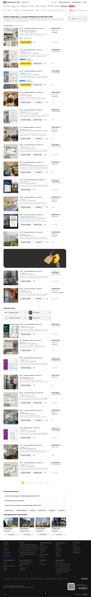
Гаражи (5, 568)
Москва (21, 130)
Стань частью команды (24, 578)
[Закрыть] (86, 10)
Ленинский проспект (27, 235)
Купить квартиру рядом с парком (63, 564)
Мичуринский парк (24, 148)
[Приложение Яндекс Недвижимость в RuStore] (86, 588)
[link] (85, 2)
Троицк (57, 552)
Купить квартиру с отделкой (62, 571)
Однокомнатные (76, 552)
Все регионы (22, 569)
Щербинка (58, 544)
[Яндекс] (85, 594)
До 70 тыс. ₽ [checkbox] (27, 260)
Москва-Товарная (7, 552)
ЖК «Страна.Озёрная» (24, 361)
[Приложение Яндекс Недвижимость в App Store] (79, 588)
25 (46, 482)
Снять (41, 562)
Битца (5, 546)
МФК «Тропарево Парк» (25, 183)
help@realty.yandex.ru (30, 587)
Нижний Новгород (44, 554)
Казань (41, 552)
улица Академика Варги (28, 378)
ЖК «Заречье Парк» (24, 274)
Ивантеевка (58, 554)
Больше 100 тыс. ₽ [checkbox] (11, 264)
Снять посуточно (43, 564)
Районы (21, 566)
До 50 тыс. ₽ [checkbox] (18, 260)
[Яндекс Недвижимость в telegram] (86, 579)
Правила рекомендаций (50, 578)
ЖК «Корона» (22, 95)
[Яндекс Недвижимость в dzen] (84, 579)
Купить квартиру (59, 562)
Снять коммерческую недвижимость (64, 569)
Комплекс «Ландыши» (24, 31)
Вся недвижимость (8, 578)
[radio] (25, 482)
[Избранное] (52, 2)
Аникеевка (6, 544)
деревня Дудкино (38, 130)
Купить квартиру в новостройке (63, 568)
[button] (55, 2)
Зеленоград (58, 548)
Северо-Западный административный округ (29, 546)
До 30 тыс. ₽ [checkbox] (9, 260)
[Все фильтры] (5, 10)
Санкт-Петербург (43, 546)
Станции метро (22, 568)
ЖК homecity (22, 292)
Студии (74, 544)
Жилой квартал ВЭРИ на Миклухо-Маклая (29, 218)
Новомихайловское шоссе (40, 165)
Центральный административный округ (28, 544)
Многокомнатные (77, 550)
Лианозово (6, 550)
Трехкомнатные (76, 546)
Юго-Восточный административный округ (28, 548)
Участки (5, 562)
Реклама (15, 578)
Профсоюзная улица (27, 413)
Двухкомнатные (76, 548)
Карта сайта (65, 578)
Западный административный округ (27, 552)
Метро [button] (73, 10)
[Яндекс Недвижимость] (12, 2)
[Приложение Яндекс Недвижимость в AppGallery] (84, 588)
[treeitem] (7, 6)
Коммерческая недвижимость (10, 566)
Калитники (6, 548)
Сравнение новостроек (24, 564)
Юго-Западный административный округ (28, 550)
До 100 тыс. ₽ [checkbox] (36, 260)
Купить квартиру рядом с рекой (62, 566)
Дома (5, 564)
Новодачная (6, 554)
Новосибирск (43, 548)
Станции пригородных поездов (26, 562)
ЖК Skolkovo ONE (23, 327)
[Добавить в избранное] (34, 42)
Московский (58, 550)
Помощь (59, 578)
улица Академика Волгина (29, 448)
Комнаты (5, 569)
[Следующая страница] (50, 482)
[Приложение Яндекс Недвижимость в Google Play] (82, 588)
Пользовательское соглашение (37, 578)
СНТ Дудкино (45, 130)
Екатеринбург (43, 550)
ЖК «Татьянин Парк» (24, 200)
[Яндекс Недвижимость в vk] (82, 579)
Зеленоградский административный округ (28, 554)
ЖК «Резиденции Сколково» (26, 53)
